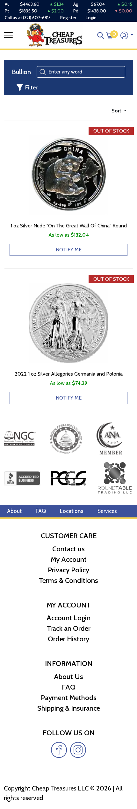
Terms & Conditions (68, 580)
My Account (69, 559)
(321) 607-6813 (37, 17)
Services (107, 511)
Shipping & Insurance (68, 708)
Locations (71, 511)
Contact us (68, 549)
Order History (68, 639)
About (14, 511)
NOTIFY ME (69, 250)
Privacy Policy (68, 570)
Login (91, 17)
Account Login (68, 618)
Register (68, 17)
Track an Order (68, 628)
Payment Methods (69, 697)
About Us (68, 676)
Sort (117, 111)
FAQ (41, 511)
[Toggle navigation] (8, 35)
